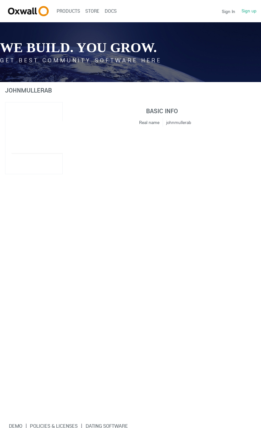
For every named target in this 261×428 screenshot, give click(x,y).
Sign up (249, 11)
